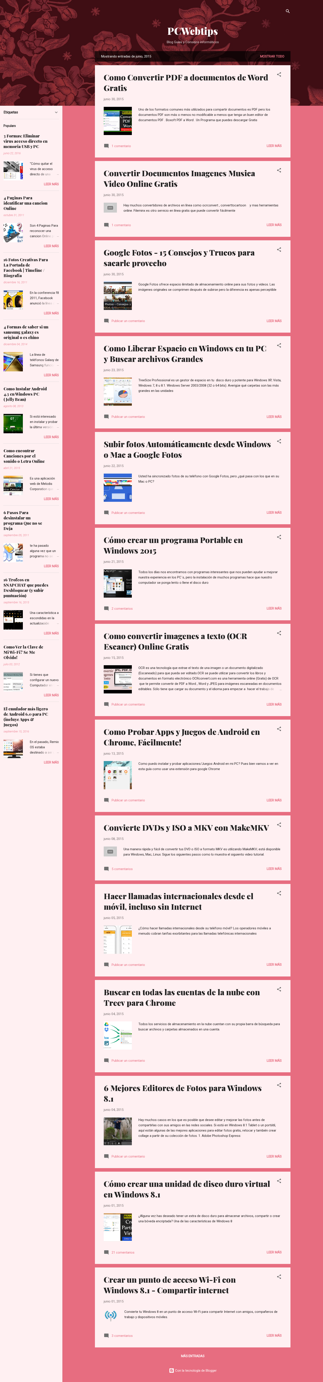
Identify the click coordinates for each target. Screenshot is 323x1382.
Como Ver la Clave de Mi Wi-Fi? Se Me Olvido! (23, 652)
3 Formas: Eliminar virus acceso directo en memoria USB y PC (25, 141)
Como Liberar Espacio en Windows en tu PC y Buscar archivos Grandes (185, 353)
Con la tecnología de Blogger (195, 1371)
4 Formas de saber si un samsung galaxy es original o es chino (26, 332)
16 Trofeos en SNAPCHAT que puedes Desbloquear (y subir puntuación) (26, 587)
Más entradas (193, 1356)
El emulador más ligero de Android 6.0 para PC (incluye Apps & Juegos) (26, 716)
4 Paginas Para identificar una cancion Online (25, 203)
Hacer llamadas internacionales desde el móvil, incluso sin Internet (178, 901)
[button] (279, 75)
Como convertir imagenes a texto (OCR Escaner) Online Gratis (175, 641)
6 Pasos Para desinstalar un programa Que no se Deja (23, 520)
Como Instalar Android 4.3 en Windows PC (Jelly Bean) (25, 394)
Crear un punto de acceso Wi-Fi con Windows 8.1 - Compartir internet (170, 1284)
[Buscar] (287, 12)
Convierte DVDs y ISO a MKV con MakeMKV (186, 827)
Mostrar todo (272, 56)
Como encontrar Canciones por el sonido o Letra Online (24, 456)
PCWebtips (192, 30)
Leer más (274, 146)
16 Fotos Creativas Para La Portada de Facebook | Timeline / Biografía (26, 267)
